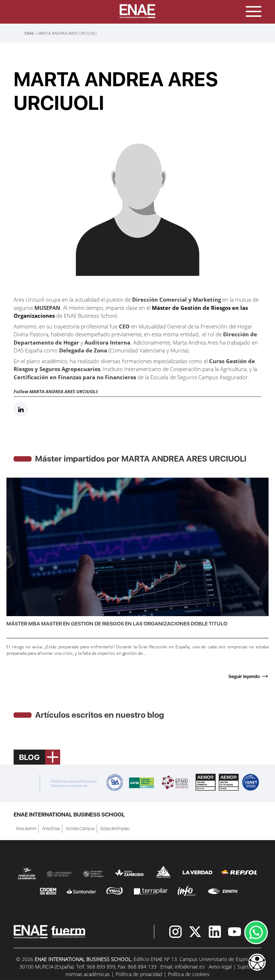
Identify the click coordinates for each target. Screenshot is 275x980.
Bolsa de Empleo (115, 828)
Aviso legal (220, 966)
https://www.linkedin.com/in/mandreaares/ (21, 409)
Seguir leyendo (244, 676)
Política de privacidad (139, 974)
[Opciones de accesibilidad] (257, 962)
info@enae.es (190, 966)
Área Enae (51, 828)
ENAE (29, 33)
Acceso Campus (80, 828)
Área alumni (26, 828)
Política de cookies (188, 974)
